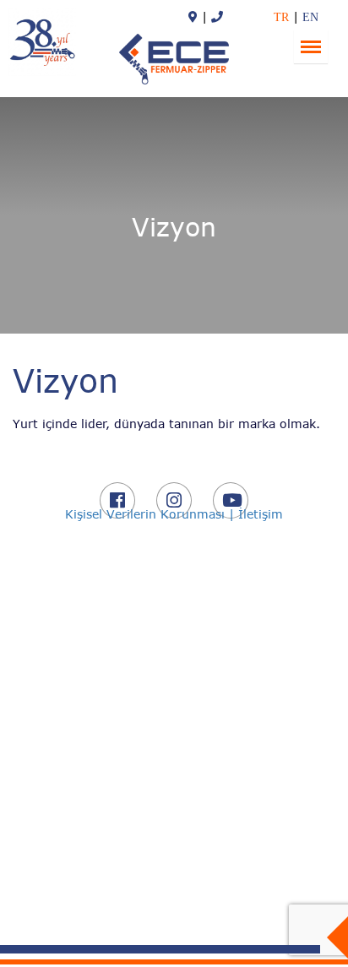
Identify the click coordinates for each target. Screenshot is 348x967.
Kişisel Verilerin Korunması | (151, 514)
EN (310, 17)
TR (281, 17)
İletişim (260, 514)
